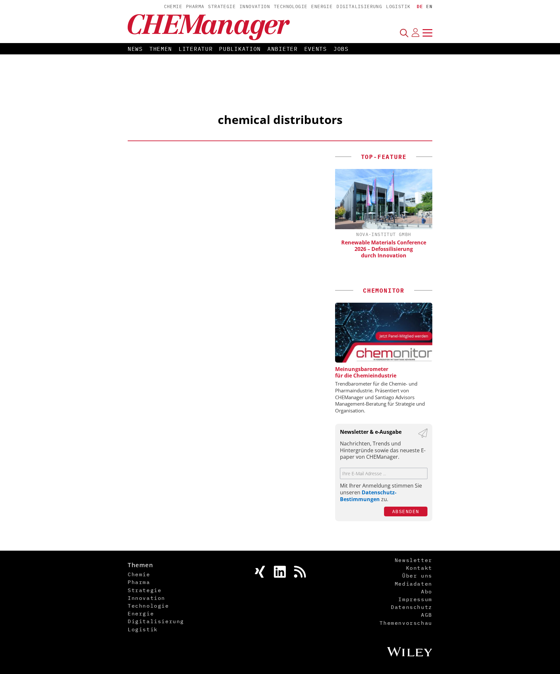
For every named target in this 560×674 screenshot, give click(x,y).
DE (420, 6)
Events (315, 48)
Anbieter (282, 48)
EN (429, 6)
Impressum (415, 599)
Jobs (341, 48)
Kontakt (419, 568)
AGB (426, 615)
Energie (321, 6)
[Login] (415, 33)
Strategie (222, 6)
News (135, 48)
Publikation (240, 48)
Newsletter (413, 560)
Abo (426, 591)
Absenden (405, 511)
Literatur (196, 48)
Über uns (417, 575)
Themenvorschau (405, 623)
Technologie (290, 6)
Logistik (398, 6)
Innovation (254, 6)
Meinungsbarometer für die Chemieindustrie (365, 372)
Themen (160, 48)
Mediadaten (413, 583)
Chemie (173, 6)
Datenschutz (411, 607)
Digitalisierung (359, 6)
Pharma (195, 6)
